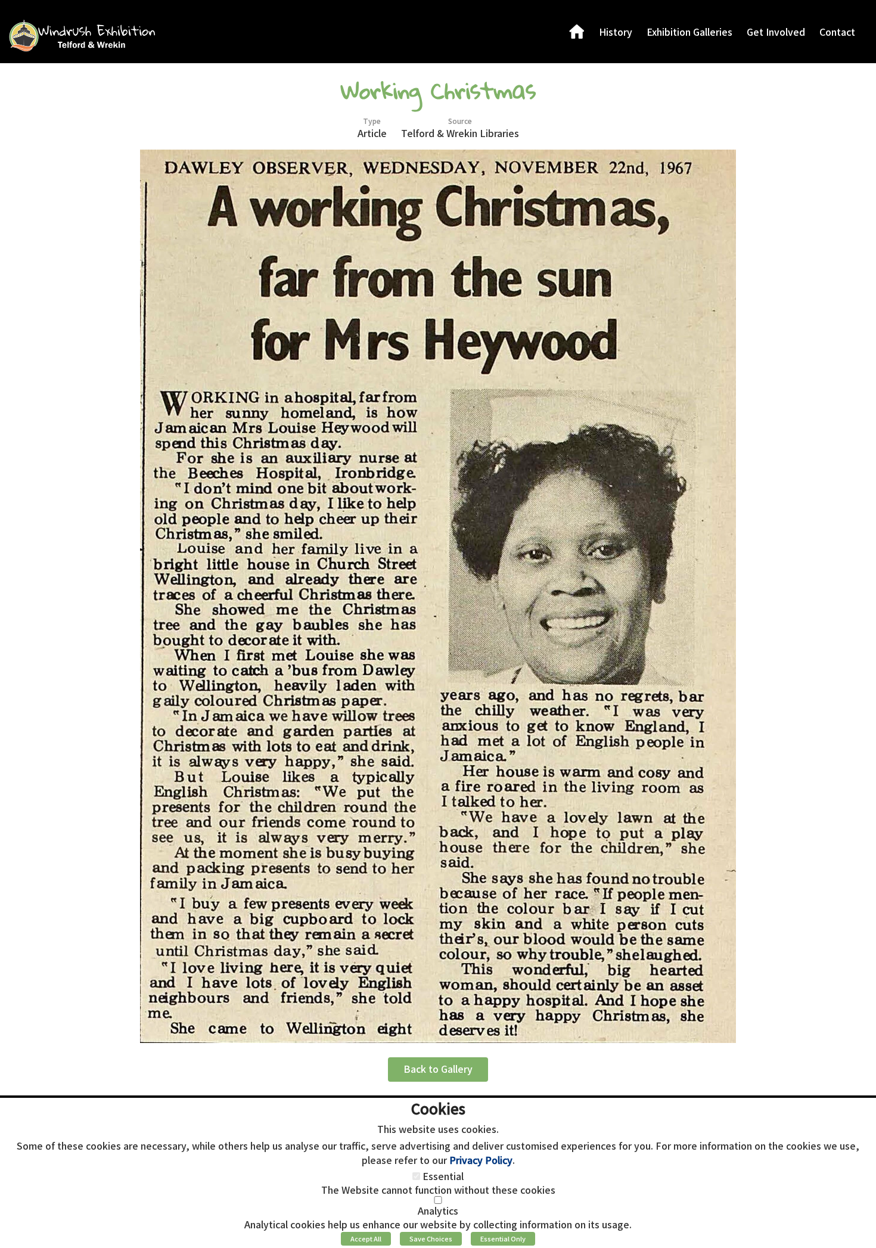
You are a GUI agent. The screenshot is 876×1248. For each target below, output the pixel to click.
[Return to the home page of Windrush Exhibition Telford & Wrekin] (81, 35)
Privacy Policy (480, 1160)
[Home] (577, 31)
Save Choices (430, 1238)
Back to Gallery (438, 1068)
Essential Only (503, 1238)
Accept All (365, 1238)
